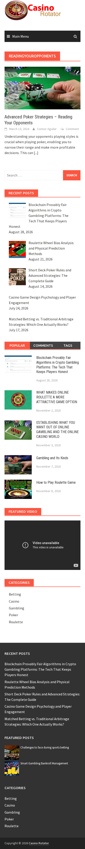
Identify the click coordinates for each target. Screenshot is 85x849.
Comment (72, 129)
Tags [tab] (67, 345)
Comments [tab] (43, 345)
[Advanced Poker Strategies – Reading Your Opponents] (42, 87)
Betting (15, 594)
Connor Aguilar (47, 129)
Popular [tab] (17, 345)
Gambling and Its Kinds (52, 458)
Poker (13, 615)
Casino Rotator (39, 843)
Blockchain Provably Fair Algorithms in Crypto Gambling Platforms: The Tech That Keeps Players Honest (57, 365)
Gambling (16, 608)
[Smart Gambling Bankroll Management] (12, 768)
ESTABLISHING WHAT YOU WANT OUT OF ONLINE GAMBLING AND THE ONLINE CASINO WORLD (57, 429)
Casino (14, 601)
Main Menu (20, 36)
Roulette (16, 622)
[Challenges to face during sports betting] (12, 752)
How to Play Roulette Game (56, 482)
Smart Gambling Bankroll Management (44, 763)
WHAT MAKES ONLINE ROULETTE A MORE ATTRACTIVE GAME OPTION (56, 397)
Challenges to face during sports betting (44, 747)
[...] (36, 152)
